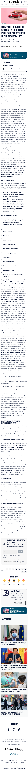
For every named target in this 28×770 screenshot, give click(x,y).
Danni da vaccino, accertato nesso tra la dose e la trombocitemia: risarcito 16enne (14, 691)
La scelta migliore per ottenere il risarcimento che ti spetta (14, 68)
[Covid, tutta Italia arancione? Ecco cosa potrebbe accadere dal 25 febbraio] (14, 702)
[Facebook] (9, 729)
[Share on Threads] (22, 569)
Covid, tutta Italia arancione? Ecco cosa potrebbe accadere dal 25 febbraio (12, 713)
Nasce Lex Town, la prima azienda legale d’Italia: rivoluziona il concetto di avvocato (12, 174)
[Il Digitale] (14, 1)
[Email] (22, 572)
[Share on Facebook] (7, 569)
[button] (2, 2)
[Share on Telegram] (19, 569)
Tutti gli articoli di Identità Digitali (18, 603)
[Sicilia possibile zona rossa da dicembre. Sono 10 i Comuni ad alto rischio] (14, 633)
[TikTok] (19, 729)
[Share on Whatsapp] (13, 569)
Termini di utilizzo (17, 559)
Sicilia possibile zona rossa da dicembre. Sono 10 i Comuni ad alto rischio (13, 644)
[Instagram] (13, 729)
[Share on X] (10, 569)
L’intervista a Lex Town (8, 65)
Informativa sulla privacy (19, 561)
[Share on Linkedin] (16, 569)
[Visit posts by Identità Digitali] (2, 46)
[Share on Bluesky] (25, 569)
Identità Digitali (6, 46)
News (4, 23)
